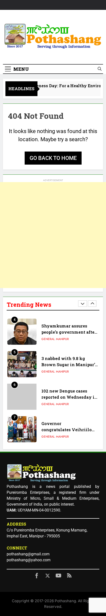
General (48, 339)
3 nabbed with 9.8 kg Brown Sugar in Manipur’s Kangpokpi (69, 364)
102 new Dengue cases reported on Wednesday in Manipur (69, 397)
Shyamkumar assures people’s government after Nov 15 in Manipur (68, 332)
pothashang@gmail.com (28, 554)
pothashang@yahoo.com (29, 560)
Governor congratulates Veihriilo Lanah (66, 429)
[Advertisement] (53, 235)
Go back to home (53, 158)
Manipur (62, 339)
